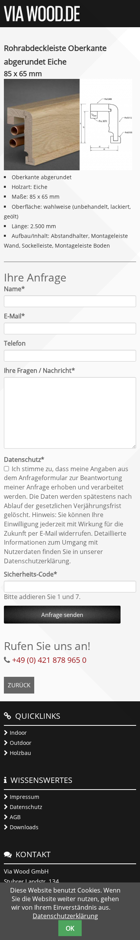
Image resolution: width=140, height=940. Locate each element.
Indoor (18, 732)
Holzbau (20, 753)
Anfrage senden (62, 615)
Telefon (15, 343)
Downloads (24, 827)
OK (70, 928)
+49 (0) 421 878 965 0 (49, 660)
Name (18, 289)
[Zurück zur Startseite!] (42, 19)
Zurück (19, 685)
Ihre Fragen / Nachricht (39, 370)
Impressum (24, 796)
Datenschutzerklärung (65, 916)
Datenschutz (26, 807)
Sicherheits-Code (30, 574)
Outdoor (21, 742)
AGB (15, 817)
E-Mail (18, 316)
